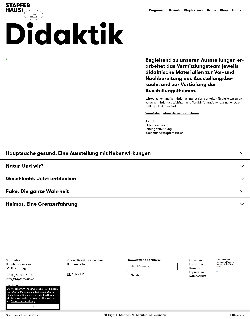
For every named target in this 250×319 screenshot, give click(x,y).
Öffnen (236, 315)
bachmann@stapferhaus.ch (164, 133)
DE (69, 274)
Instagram (196, 264)
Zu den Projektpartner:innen (86, 260)
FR (82, 274)
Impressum (196, 272)
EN (75, 274)
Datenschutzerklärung (23, 301)
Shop (224, 10)
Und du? (33, 17)
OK (33, 306)
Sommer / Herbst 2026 (22, 315)
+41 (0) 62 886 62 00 (19, 275)
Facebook (195, 260)
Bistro (211, 10)
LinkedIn (194, 268)
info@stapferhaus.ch (20, 279)
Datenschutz (197, 276)
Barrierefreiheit (77, 264)
